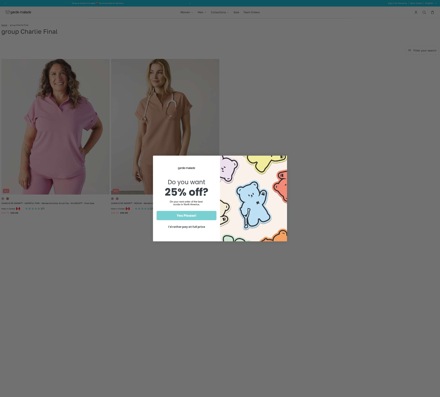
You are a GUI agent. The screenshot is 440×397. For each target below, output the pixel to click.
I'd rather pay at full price (186, 227)
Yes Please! (186, 215)
